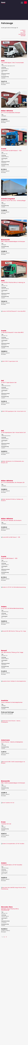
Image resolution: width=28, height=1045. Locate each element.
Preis (24, 31)
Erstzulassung (22, 34)
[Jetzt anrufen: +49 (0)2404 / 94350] (25, 2)
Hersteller (23, 35)
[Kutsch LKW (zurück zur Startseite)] (3, 3)
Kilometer (23, 33)
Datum (23, 30)
